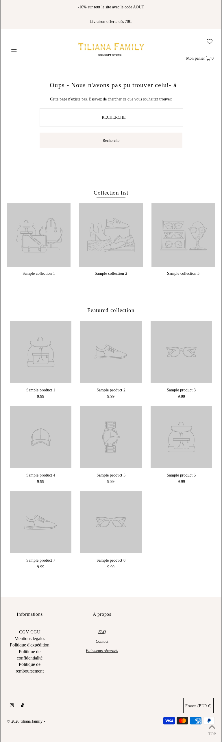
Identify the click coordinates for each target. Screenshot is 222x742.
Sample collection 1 (39, 273)
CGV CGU (29, 631)
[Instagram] (12, 706)
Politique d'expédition (29, 644)
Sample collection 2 (111, 273)
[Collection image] (39, 265)
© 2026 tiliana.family (24, 721)
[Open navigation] (25, 50)
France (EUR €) (198, 706)
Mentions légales (29, 638)
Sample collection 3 (183, 273)
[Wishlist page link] (209, 38)
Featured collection (110, 310)
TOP (212, 734)
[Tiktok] (22, 706)
